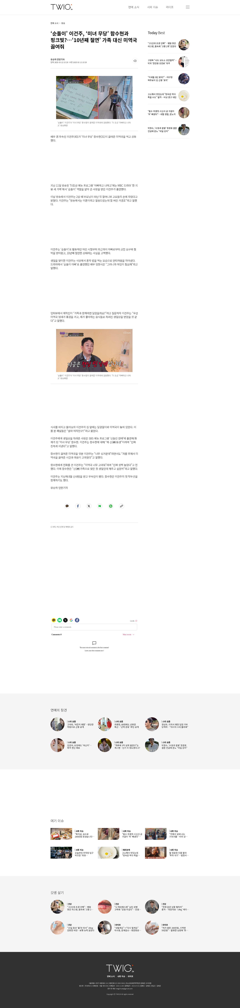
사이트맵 (148, 983)
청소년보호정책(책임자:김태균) (135, 983)
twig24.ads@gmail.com (124, 988)
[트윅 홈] (61, 7)
